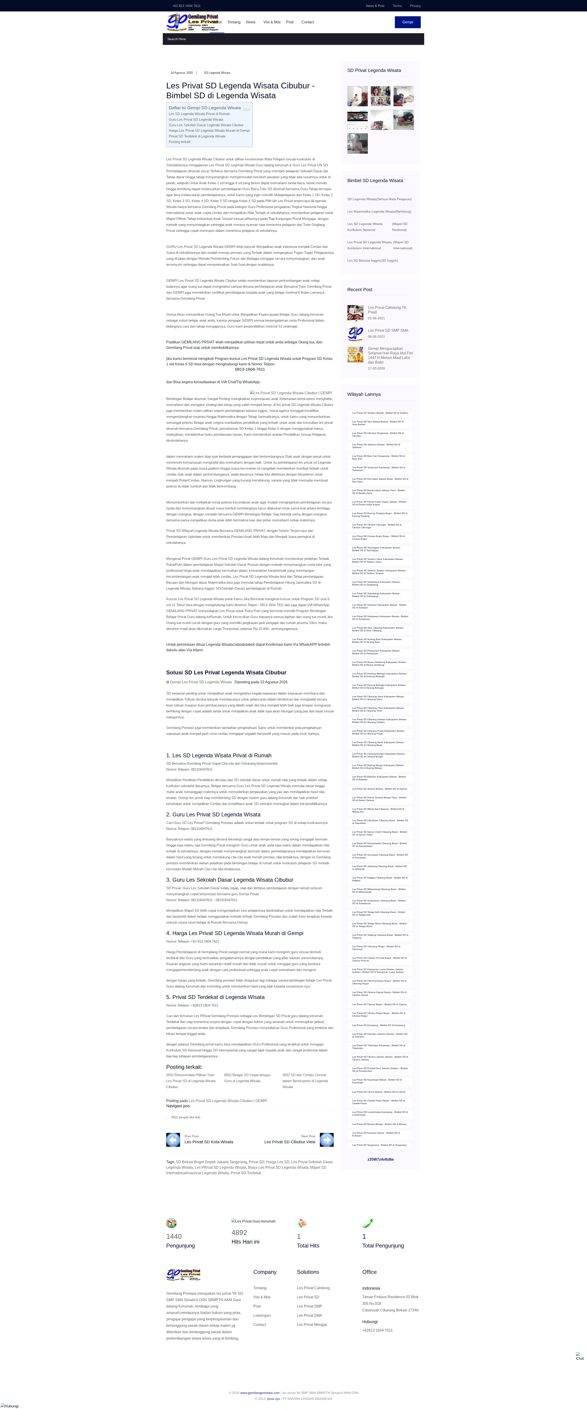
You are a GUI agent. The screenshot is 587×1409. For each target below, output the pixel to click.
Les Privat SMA (309, 1315)
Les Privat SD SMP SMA (388, 330)
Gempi (407, 22)
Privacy (415, 6)
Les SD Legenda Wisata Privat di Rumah (199, 114)
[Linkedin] (190, 1354)
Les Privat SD (308, 1297)
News (251, 22)
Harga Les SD (277, 1162)
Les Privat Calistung (313, 1288)
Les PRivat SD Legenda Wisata (220, 1167)
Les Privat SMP (309, 1306)
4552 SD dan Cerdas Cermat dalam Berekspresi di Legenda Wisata (305, 1081)
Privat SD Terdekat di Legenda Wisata (197, 136)
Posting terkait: (180, 142)
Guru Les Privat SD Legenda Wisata (196, 119)
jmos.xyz (273, 1399)
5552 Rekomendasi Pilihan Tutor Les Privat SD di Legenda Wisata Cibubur (191, 1081)
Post (290, 22)
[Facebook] (311, 1117)
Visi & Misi (272, 22)
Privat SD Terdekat (246, 1173)
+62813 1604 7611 (377, 1330)
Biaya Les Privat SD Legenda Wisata (278, 1167)
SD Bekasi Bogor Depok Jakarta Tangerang (211, 1162)
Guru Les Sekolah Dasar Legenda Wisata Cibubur (206, 125)
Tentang (234, 22)
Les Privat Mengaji (312, 1325)
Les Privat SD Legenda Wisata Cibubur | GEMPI (228, 1101)
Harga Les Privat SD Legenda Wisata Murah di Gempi (209, 130)
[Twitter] (175, 1354)
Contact (308, 22)
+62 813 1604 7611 (186, 6)
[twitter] (318, 1117)
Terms (397, 6)
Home (217, 22)
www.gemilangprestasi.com (260, 1393)
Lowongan (262, 1315)
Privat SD (256, 1162)
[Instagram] (183, 1354)
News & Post (375, 6)
